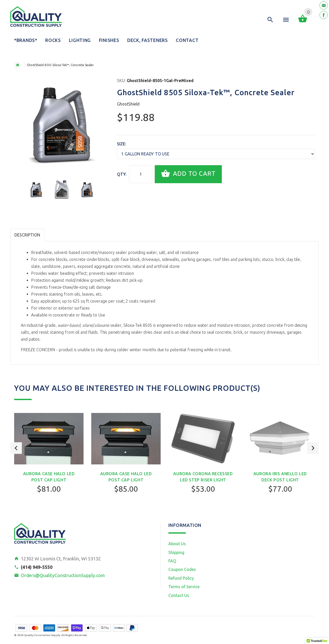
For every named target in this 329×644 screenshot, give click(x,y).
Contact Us (178, 595)
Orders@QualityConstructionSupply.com (63, 575)
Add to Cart (193, 173)
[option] (36, 189)
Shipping (176, 552)
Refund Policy (181, 578)
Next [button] (313, 448)
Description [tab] (27, 235)
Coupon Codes (182, 569)
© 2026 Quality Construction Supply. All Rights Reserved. (50, 635)
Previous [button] (16, 448)
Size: (121, 144)
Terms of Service (183, 586)
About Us (177, 543)
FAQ (172, 561)
